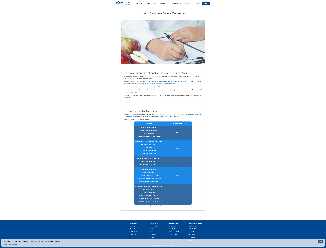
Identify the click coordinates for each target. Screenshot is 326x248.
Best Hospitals (173, 234)
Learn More (153, 234)
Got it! (320, 241)
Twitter (193, 237)
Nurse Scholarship (174, 231)
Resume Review (193, 226)
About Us (132, 226)
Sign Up (152, 237)
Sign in (197, 3)
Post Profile (172, 229)
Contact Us (133, 229)
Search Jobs (172, 226)
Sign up (206, 3)
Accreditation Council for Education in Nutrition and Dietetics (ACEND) (169, 81)
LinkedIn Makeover (194, 229)
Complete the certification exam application (163, 206)
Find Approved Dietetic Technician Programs (163, 87)
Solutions (152, 231)
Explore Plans (153, 226)
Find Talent (153, 229)
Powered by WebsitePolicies (10, 244)
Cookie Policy (55, 241)
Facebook (194, 234)
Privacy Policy (133, 234)
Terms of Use (133, 231)
